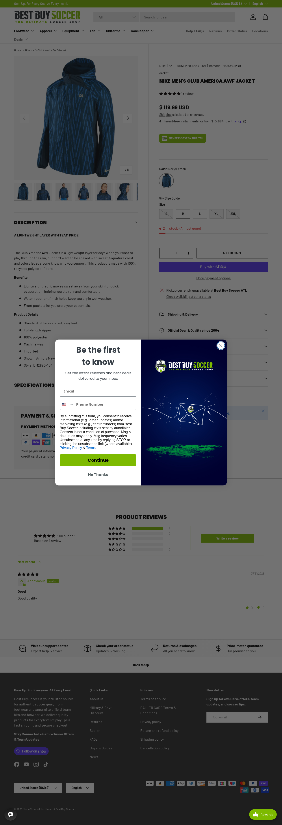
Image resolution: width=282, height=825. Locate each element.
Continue (98, 460)
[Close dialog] (221, 345)
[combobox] (67, 404)
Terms (91, 448)
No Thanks (98, 474)
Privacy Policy (71, 448)
